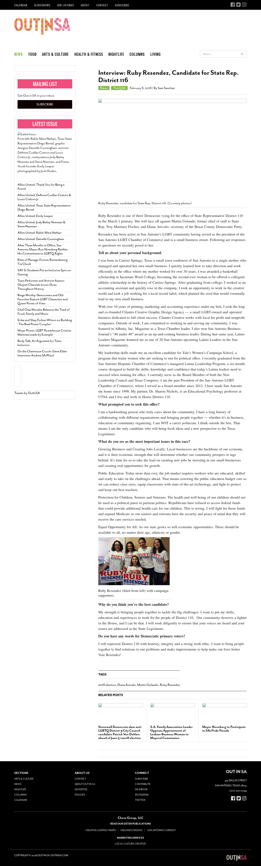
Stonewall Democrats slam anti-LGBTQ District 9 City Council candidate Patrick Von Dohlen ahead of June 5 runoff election (120, 732)
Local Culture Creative (130, 843)
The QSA (119, 88)
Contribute (142, 784)
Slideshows (42, 5)
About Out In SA (85, 784)
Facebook (141, 789)
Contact (102, 5)
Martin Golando (147, 685)
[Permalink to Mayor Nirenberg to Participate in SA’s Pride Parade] (224, 712)
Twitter (140, 800)
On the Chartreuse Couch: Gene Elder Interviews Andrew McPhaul (42, 353)
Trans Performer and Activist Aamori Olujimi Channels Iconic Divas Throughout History (41, 285)
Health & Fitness (88, 54)
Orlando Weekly (132, 830)
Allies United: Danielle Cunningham (41, 239)
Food (33, 54)
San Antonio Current (161, 830)
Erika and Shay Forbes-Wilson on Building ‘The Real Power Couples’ (45, 322)
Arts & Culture (55, 54)
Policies (80, 794)
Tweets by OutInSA (27, 393)
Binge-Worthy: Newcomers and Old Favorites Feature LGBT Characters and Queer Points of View (43, 299)
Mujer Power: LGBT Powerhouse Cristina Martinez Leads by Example (44, 332)
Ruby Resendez (170, 685)
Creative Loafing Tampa (100, 830)
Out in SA (42, 26)
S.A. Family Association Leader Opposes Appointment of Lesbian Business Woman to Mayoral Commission (171, 732)
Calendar (20, 5)
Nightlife (116, 54)
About (85, 5)
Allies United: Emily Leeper (35, 216)
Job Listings (65, 5)
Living (155, 54)
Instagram (142, 794)
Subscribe (122, 5)
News (18, 54)
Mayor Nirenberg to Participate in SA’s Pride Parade (224, 729)
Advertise (81, 789)
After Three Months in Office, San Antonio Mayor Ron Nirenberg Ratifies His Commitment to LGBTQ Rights (42, 249)
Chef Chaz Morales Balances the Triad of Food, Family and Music (44, 312)
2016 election (107, 685)
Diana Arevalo (126, 685)
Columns (137, 54)
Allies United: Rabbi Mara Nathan (39, 233)
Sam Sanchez (166, 88)
